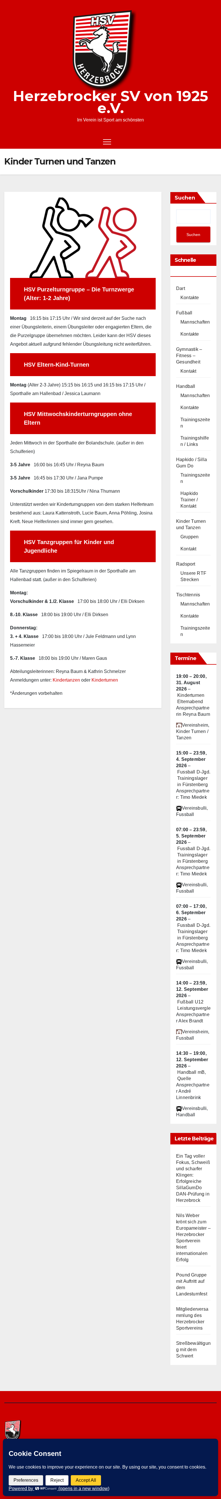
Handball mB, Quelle (191, 1075)
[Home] (8, 141)
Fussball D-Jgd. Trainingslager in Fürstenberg (193, 778)
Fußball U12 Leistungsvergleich (197, 1005)
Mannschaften (195, 322)
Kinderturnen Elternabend (190, 698)
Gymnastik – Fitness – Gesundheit (189, 355)
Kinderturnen (105, 680)
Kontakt (188, 371)
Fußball (184, 312)
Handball (185, 386)
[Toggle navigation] (107, 141)
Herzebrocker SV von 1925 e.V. (110, 102)
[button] (202, 141)
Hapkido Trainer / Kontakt (189, 499)
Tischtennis (188, 594)
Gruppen (189, 536)
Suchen (185, 198)
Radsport (185, 564)
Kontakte (189, 297)
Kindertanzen (66, 680)
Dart (180, 288)
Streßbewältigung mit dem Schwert (193, 1349)
